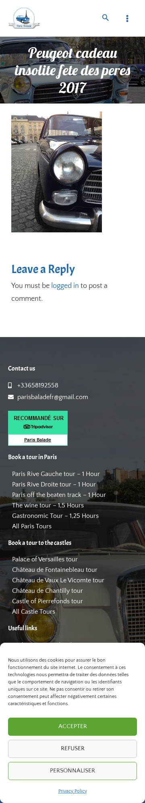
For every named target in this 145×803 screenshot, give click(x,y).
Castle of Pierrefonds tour (47, 601)
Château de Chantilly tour (47, 590)
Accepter (72, 726)
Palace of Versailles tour (45, 559)
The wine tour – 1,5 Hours (48, 505)
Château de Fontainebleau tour (54, 569)
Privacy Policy (72, 791)
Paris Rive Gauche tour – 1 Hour (56, 474)
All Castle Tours (33, 611)
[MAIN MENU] (127, 18)
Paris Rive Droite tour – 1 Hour (54, 484)
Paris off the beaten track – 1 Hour (59, 495)
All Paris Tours (32, 526)
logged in (65, 286)
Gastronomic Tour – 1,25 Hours (55, 515)
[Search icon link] (105, 19)
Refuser (73, 748)
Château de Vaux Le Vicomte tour (58, 580)
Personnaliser (72, 770)
